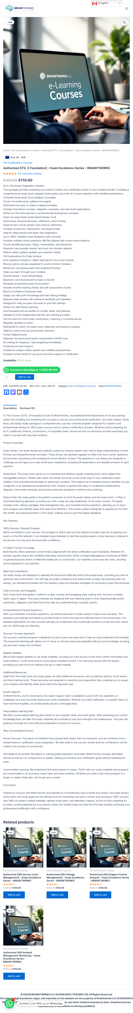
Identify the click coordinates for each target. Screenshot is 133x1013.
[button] (124, 22)
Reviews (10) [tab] (27, 408)
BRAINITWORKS (114, 386)
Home (6, 150)
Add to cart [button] (14, 894)
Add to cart (24, 377)
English (102, 3)
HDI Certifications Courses (25, 150)
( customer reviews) (30, 173)
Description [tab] (10, 408)
